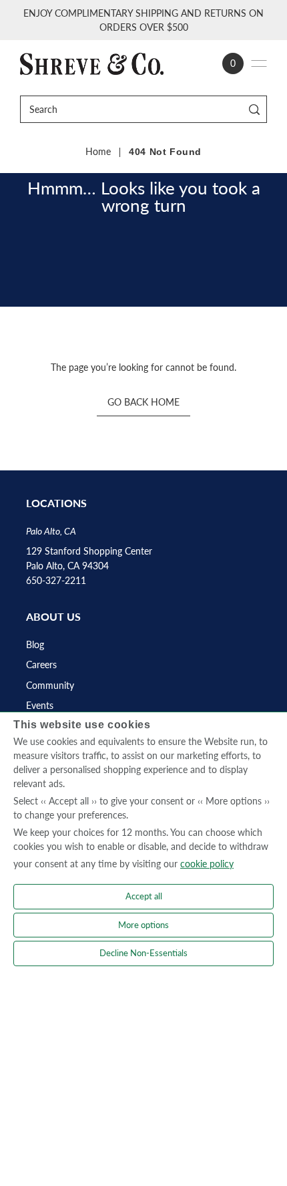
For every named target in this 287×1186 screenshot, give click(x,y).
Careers (41, 664)
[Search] (254, 109)
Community (50, 685)
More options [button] (143, 924)
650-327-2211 (56, 580)
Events (39, 705)
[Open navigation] (259, 63)
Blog (35, 644)
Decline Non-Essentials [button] (143, 952)
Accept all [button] (143, 896)
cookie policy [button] (207, 863)
